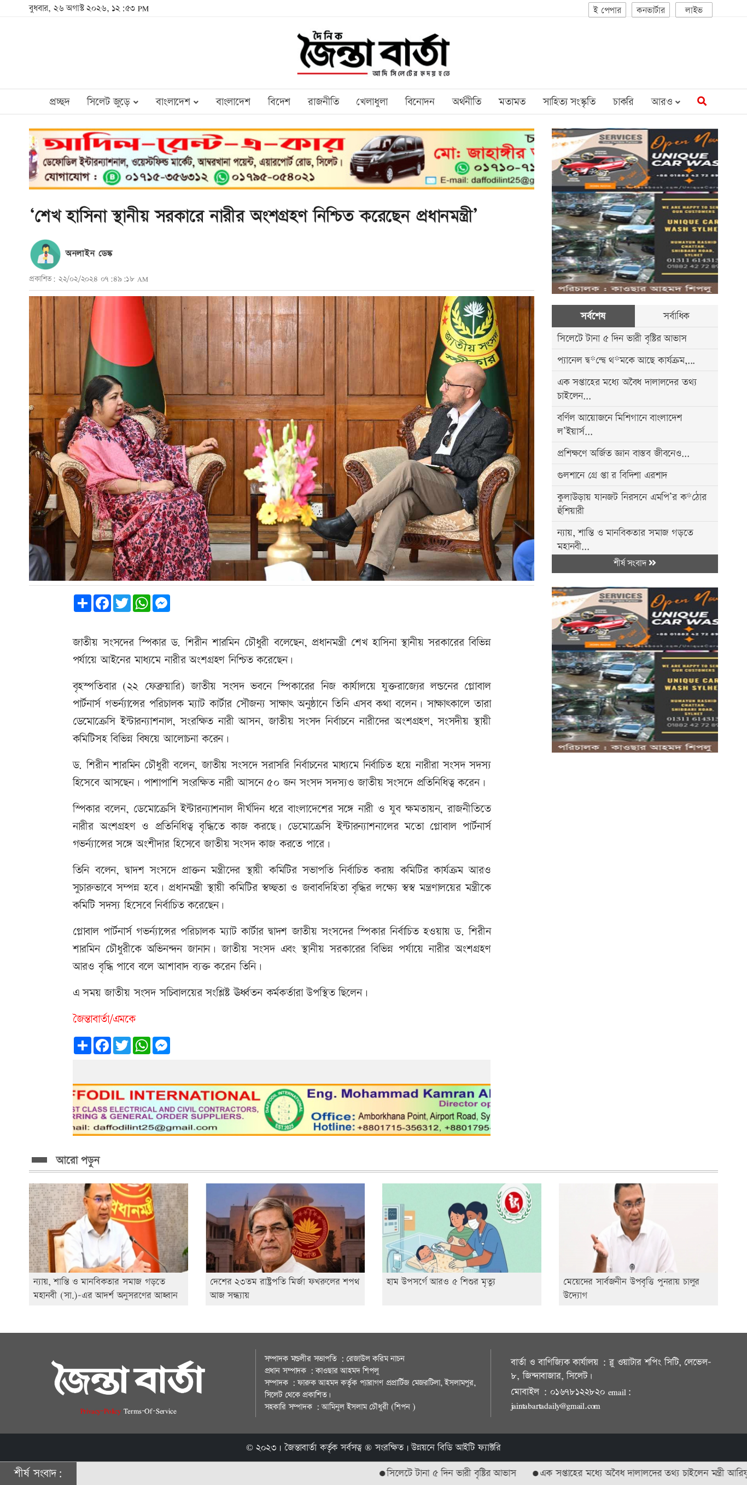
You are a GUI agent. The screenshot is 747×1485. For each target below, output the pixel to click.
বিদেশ (279, 102)
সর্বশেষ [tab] (593, 316)
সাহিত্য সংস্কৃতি (569, 102)
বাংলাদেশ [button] (175, 102)
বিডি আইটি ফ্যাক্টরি (469, 1447)
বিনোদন (420, 102)
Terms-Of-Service (150, 1411)
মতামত (512, 102)
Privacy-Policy (102, 1411)
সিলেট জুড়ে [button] (110, 102)
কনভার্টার (651, 10)
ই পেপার (607, 10)
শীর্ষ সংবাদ (631, 563)
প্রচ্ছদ (59, 102)
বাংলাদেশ (233, 102)
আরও (663, 102)
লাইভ (694, 10)
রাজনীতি (323, 102)
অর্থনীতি (466, 102)
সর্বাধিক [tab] (676, 316)
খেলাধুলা (371, 102)
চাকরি (623, 102)
